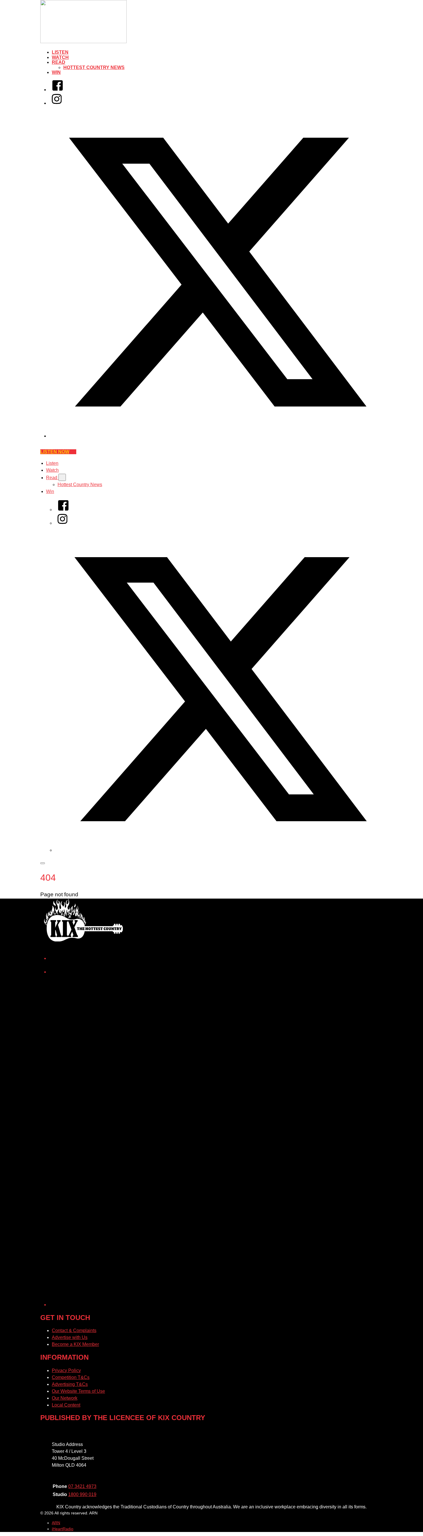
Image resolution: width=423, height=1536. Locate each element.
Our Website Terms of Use (78, 1391)
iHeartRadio (62, 1529)
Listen (60, 52)
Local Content (66, 1405)
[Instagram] (57, 103)
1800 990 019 (82, 1494)
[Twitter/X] (217, 435)
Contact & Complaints (74, 1330)
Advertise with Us (69, 1337)
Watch (60, 57)
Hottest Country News (94, 67)
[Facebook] (57, 89)
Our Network (64, 1398)
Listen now (54, 451)
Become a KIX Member (75, 1344)
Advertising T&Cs (70, 1384)
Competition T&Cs (70, 1377)
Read (58, 62)
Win (56, 72)
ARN (56, 1522)
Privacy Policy (66, 1370)
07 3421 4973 (82, 1486)
